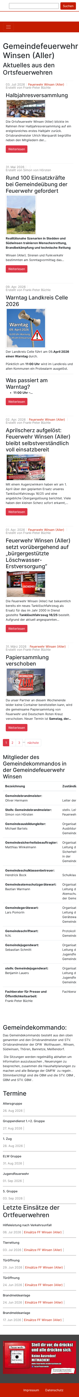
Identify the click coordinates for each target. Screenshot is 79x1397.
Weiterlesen (16, 149)
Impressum (31, 1390)
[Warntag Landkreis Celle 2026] (26, 328)
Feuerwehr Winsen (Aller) (46, 84)
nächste (33, 743)
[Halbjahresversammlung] (26, 108)
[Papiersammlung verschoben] (26, 682)
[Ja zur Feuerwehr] (39, 1357)
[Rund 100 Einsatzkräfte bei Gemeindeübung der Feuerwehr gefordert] (21, 215)
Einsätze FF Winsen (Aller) (43, 1232)
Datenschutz (54, 1390)
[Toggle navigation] (8, 27)
